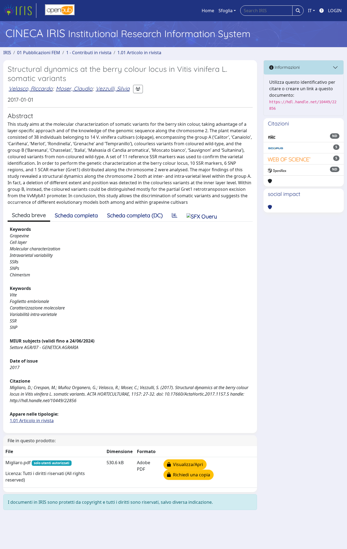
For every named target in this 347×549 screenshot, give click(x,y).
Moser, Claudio (74, 88)
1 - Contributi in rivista (88, 53)
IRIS (7, 53)
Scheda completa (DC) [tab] (135, 215)
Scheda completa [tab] (76, 215)
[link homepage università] (60, 10)
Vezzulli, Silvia (113, 88)
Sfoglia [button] (226, 11)
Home (208, 11)
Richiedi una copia (190, 475)
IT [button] (310, 11)
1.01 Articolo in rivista (139, 53)
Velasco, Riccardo (31, 88)
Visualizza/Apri (187, 464)
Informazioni (287, 67)
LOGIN (335, 11)
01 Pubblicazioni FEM (38, 53)
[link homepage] (19, 10)
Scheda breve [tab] (29, 215)
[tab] (174, 215)
